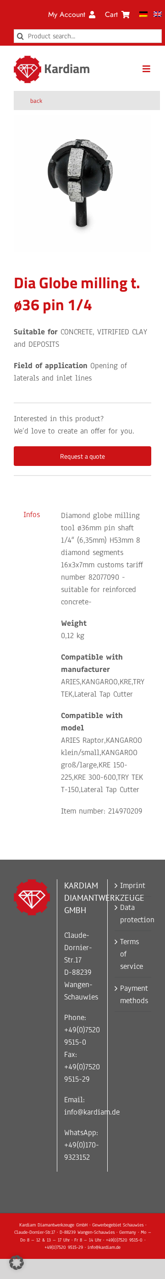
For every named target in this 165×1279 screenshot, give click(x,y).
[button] (16, 1262)
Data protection (133, 913)
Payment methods (133, 994)
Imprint (132, 885)
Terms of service (131, 954)
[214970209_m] (82, 183)
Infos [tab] (31, 514)
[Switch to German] (143, 14)
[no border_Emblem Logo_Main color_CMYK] (27, 59)
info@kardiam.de (92, 1112)
